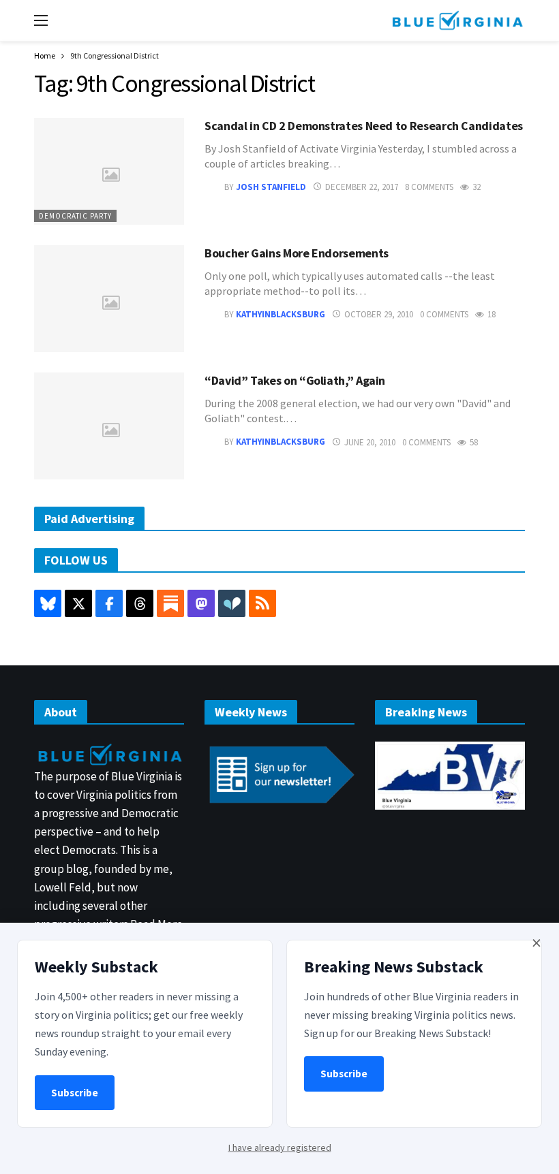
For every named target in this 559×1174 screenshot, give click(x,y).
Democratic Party (75, 216)
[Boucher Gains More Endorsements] (109, 298)
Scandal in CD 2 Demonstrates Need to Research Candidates (364, 125)
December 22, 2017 (361, 187)
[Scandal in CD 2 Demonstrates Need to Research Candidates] (109, 171)
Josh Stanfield (271, 187)
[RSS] (262, 603)
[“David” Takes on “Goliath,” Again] (109, 425)
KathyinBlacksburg (280, 314)
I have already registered (279, 1147)
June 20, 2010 (369, 442)
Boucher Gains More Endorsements (297, 253)
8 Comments (429, 187)
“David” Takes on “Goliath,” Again (295, 380)
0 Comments (444, 314)
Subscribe (74, 1092)
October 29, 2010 (378, 314)
